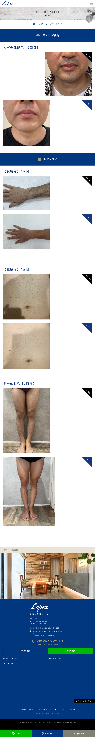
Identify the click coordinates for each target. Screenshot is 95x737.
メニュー (53, 709)
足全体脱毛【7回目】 (19, 383)
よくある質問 (42, 709)
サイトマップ (56, 713)
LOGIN (47, 726)
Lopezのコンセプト (27, 709)
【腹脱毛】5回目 (16, 269)
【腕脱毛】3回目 (16, 171)
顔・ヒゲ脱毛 (38, 24)
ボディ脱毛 (54, 24)
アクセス (62, 709)
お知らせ (71, 709)
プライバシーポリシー (41, 713)
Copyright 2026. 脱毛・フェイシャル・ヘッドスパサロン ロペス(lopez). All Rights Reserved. (47, 722)
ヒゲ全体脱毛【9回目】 (21, 47)
